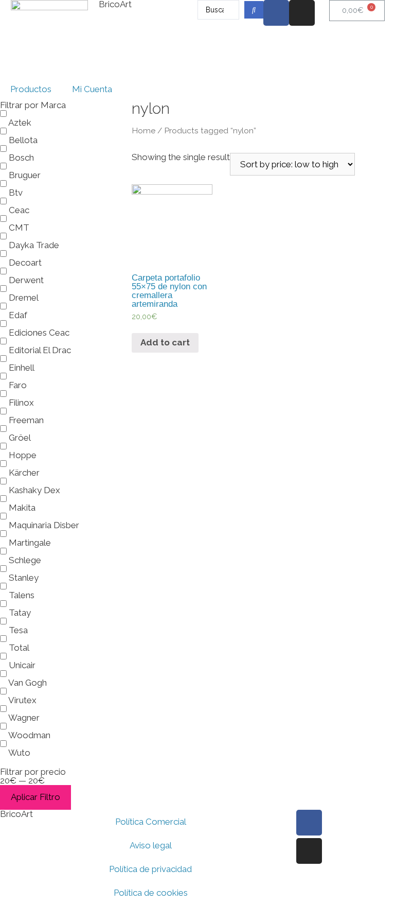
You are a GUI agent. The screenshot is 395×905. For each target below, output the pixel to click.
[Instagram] (302, 13)
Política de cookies (151, 892)
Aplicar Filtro (35, 797)
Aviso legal (151, 845)
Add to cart (165, 342)
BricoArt (16, 814)
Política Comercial (150, 821)
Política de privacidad (150, 869)
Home (143, 130)
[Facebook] (276, 13)
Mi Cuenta (92, 89)
